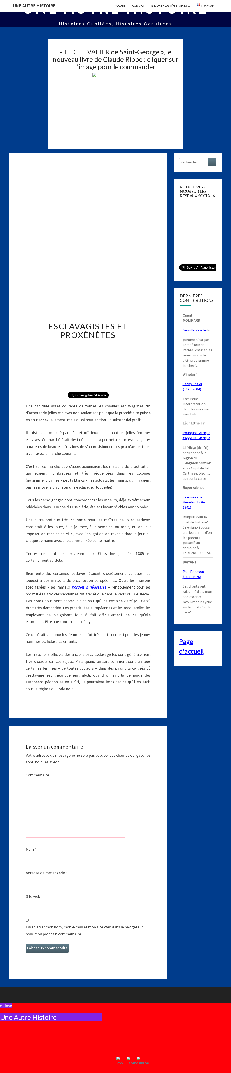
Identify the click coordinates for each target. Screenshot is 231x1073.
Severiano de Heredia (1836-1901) (194, 502)
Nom (31, 849)
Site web (33, 896)
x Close (6, 1005)
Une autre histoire (34, 5)
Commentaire (37, 775)
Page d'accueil (191, 646)
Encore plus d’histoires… (170, 5)
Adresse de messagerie (47, 872)
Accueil (120, 5)
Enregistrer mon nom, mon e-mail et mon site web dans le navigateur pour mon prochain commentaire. (84, 930)
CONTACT (138, 5)
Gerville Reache (195, 330)
